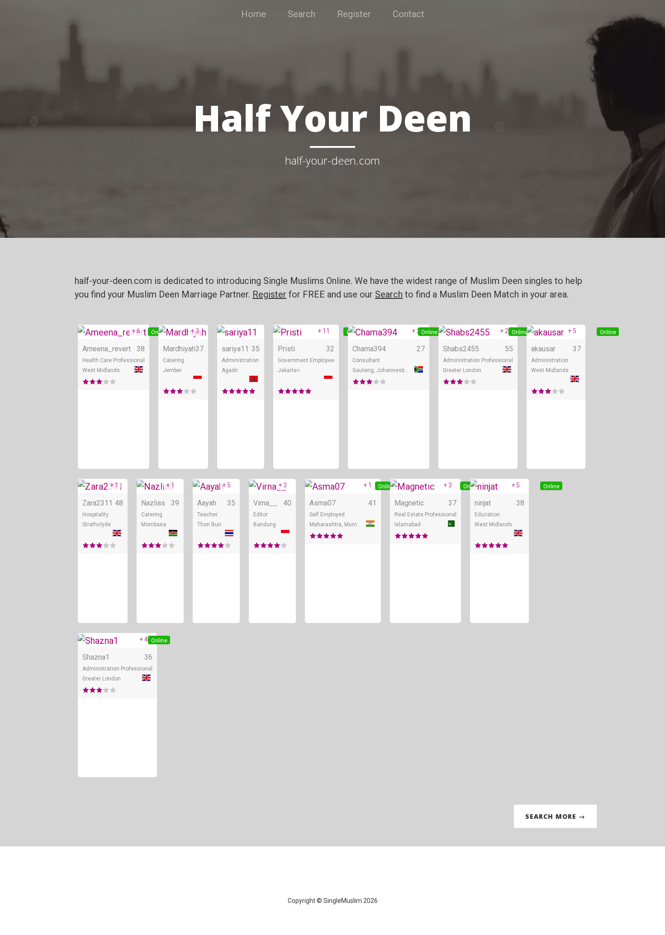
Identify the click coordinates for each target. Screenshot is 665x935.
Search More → (555, 816)
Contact (408, 14)
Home (253, 14)
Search (301, 14)
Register (354, 14)
